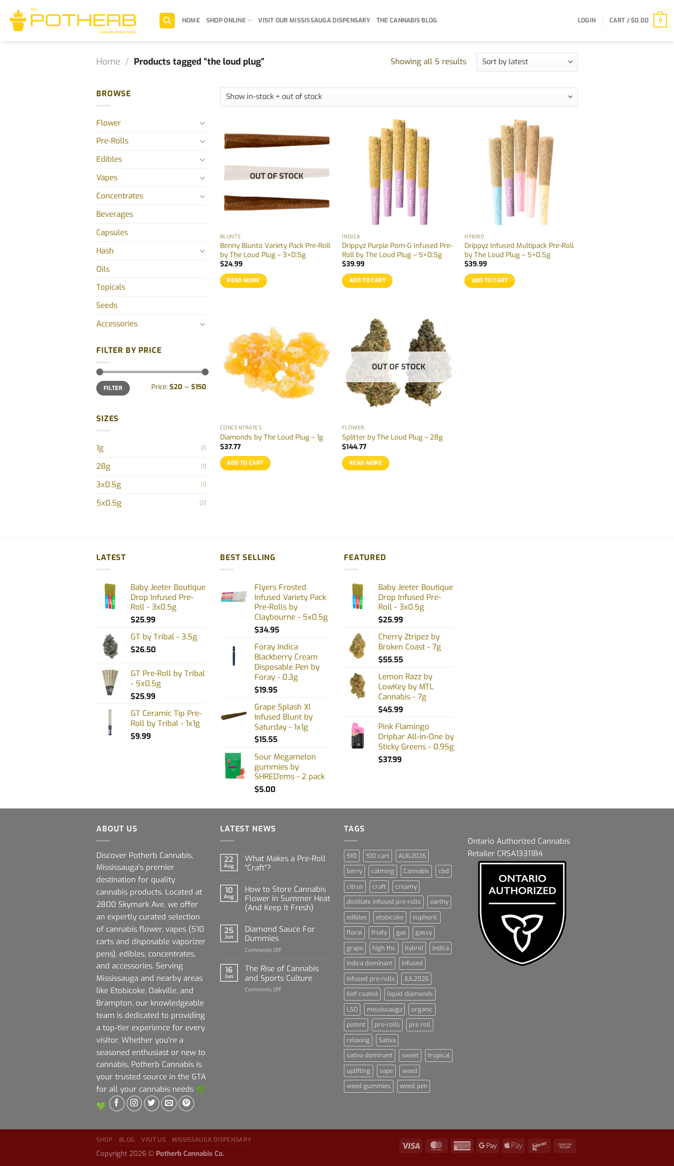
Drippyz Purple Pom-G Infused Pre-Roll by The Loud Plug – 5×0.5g (397, 250)
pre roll (420, 1024)
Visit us (153, 1140)
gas (401, 932)
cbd (443, 871)
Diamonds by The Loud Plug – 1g (271, 437)
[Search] (167, 20)
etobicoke (389, 917)
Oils (103, 269)
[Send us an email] (169, 1103)
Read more (243, 280)
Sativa (387, 1040)
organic (422, 1009)
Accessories (117, 324)
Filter (113, 388)
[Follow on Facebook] (117, 1103)
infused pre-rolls (371, 979)
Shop (104, 1140)
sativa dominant (369, 1055)
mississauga (384, 1009)
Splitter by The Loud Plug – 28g (392, 437)
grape (355, 948)
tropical (439, 1055)
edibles (357, 917)
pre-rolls (387, 1024)
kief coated (362, 994)
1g (100, 448)
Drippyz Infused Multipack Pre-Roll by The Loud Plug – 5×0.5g (519, 250)
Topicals (110, 287)
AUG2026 (412, 856)
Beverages (114, 214)
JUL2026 (416, 979)
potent (356, 1024)
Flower (108, 123)
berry (354, 871)
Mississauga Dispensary (211, 1140)
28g (103, 466)
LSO (352, 1009)
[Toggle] (202, 122)
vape (386, 1071)
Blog (127, 1140)
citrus (355, 887)
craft (379, 887)
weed (409, 1071)
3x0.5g (108, 484)
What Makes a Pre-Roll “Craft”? (285, 863)
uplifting (358, 1071)
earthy (439, 902)
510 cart (377, 856)
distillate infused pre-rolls (384, 902)
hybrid (414, 948)
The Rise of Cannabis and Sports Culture (282, 973)
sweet (410, 1055)
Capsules (112, 232)
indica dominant (369, 963)
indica (440, 948)
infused (412, 963)
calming (382, 871)
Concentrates (119, 196)
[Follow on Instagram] (135, 1103)
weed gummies (369, 1086)
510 (352, 856)
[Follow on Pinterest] (186, 1103)
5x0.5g (109, 503)
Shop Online (226, 20)
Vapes (106, 177)
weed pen (413, 1086)
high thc (384, 948)
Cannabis (416, 871)
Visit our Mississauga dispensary (314, 20)
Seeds (106, 305)
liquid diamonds (410, 994)
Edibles (109, 159)
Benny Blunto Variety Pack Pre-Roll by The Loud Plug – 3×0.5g (275, 250)
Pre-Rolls (112, 141)
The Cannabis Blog (406, 20)
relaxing (358, 1040)
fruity (379, 932)
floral (354, 932)
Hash (105, 251)
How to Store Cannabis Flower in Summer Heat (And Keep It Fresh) (287, 898)
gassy (423, 932)
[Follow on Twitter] (152, 1103)
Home (191, 20)
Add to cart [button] (367, 280)
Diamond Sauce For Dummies (280, 933)
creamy (406, 887)
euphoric (425, 917)
